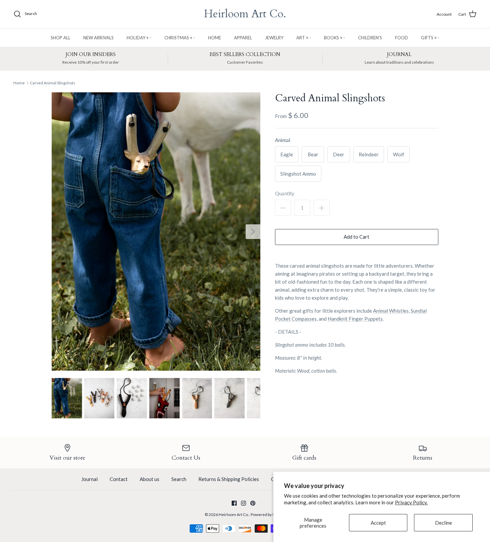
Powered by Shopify (268, 514)
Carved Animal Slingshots (52, 82)
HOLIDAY (139, 37)
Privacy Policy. (411, 502)
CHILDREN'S (370, 37)
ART (303, 37)
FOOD (401, 37)
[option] (156, 231)
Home (19, 82)
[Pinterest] (252, 503)
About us (149, 479)
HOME (214, 37)
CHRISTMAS (179, 37)
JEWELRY (274, 37)
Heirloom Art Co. (234, 514)
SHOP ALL (60, 37)
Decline (443, 523)
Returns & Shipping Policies (228, 479)
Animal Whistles (391, 311)
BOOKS (334, 37)
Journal (89, 479)
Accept (378, 523)
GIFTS (430, 37)
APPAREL (243, 37)
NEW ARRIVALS (98, 37)
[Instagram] (243, 503)
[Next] (253, 231)
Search (178, 479)
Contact (119, 479)
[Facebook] (234, 503)
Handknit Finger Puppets (355, 319)
